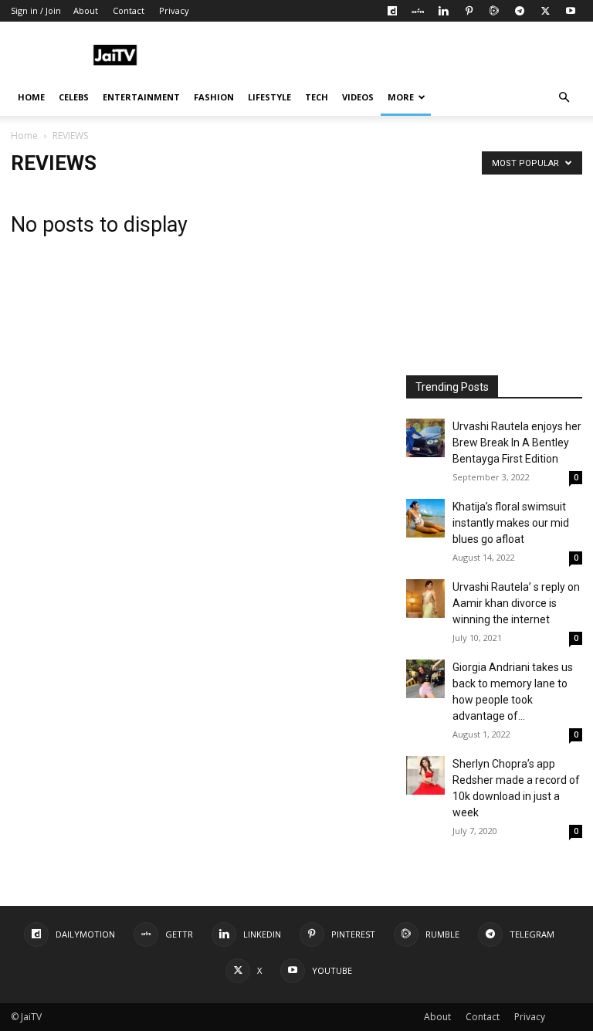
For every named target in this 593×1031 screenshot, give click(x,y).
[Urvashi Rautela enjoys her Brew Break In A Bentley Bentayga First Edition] (425, 438)
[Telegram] (519, 11)
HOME (31, 97)
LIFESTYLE (269, 97)
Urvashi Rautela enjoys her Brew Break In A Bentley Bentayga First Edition (516, 442)
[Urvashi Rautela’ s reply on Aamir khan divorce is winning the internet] (425, 598)
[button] (563, 97)
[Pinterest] (468, 11)
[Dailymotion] (392, 11)
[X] (545, 11)
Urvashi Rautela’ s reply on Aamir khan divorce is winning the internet (516, 603)
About (85, 10)
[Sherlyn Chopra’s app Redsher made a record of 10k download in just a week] (425, 775)
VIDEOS (358, 97)
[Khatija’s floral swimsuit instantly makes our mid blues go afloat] (425, 518)
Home (24, 135)
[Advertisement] (400, 55)
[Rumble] (494, 11)
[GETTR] (417, 11)
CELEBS (74, 97)
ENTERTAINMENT (141, 97)
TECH (316, 97)
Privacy (174, 10)
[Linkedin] (443, 11)
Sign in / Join (36, 10)
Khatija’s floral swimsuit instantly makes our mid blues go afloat (510, 522)
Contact (128, 10)
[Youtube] (570, 11)
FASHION (214, 97)
